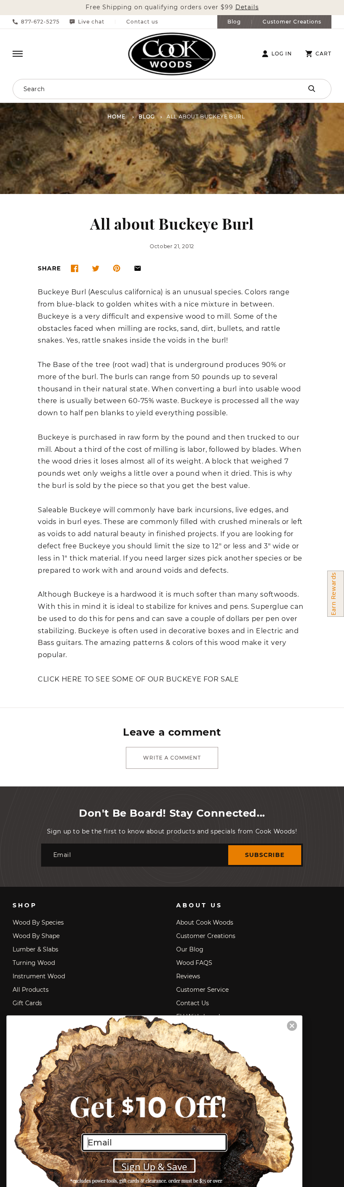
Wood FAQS (194, 963)
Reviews (188, 976)
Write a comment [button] (172, 758)
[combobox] (140, 89)
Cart (323, 53)
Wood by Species (38, 922)
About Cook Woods (204, 922)
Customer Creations (292, 21)
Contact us (142, 21)
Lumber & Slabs (35, 949)
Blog (234, 21)
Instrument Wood (39, 976)
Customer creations (205, 936)
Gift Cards (27, 1003)
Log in (281, 53)
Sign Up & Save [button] (154, 1166)
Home (116, 117)
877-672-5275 (40, 21)
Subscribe (264, 855)
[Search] (311, 88)
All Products (31, 990)
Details (247, 7)
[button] (17, 54)
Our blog (189, 949)
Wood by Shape (36, 936)
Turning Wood (34, 963)
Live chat (91, 21)
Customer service (202, 990)
